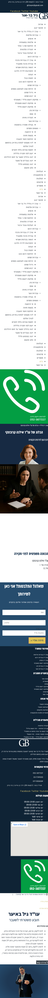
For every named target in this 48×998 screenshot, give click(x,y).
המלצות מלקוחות (42, 710)
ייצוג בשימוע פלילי (25, 164)
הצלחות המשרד (43, 707)
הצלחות (39, 171)
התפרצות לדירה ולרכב (23, 71)
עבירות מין (33, 110)
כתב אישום (28, 167)
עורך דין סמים (44, 660)
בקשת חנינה (28, 135)
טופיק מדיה (44, 901)
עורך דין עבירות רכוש (41, 658)
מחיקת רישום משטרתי (24, 103)
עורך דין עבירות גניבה (24, 60)
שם (44, 608)
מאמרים (40, 185)
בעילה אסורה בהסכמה (23, 124)
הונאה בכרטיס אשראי (24, 67)
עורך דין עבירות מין (42, 666)
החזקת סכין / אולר (25, 46)
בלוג (41, 189)
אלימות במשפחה (26, 42)
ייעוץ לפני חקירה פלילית (23, 153)
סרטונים (40, 182)
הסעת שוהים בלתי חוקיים (22, 150)
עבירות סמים (33, 85)
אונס (31, 114)
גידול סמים (28, 92)
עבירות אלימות (32, 35)
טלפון (43, 618)
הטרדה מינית (27, 117)
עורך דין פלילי (44, 425)
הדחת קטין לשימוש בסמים (22, 89)
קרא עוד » (44, 565)
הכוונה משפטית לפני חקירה (31, 553)
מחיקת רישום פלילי (25, 106)
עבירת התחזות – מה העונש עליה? (37, 729)
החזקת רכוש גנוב (26, 81)
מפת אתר (45, 679)
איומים (30, 38)
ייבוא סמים (28, 96)
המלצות (39, 178)
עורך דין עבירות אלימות (41, 655)
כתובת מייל (41, 629)
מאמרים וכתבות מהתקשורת (39, 713)
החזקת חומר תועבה (24, 139)
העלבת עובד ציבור (25, 53)
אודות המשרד (44, 704)
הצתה (30, 74)
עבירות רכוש (33, 56)
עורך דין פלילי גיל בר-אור (27, 31)
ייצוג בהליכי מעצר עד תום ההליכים (18, 157)
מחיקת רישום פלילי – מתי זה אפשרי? (36, 737)
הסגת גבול (28, 78)
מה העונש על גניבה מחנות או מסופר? (36, 731)
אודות (40, 24)
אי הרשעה (29, 132)
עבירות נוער (33, 121)
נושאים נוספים (32, 128)
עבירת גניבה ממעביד (24, 63)
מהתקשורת (38, 175)
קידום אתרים (44, 908)
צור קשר (39, 193)
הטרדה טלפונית (26, 49)
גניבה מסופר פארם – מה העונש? (37, 734)
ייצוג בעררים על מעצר (24, 160)
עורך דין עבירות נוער (42, 669)
